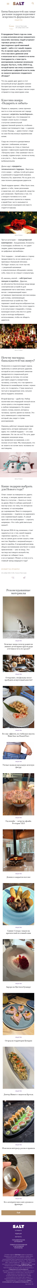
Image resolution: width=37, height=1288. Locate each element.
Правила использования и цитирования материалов (18, 1246)
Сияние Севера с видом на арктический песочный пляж (18, 932)
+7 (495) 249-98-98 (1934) (24, 1265)
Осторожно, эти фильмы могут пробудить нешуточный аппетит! (18, 679)
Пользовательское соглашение (18, 1240)
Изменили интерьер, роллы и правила (18, 1148)
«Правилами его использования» (19, 1269)
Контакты (18, 1237)
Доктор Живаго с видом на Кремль (18, 1094)
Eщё (18, 1212)
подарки (16, 569)
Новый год (6, 569)
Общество (18, 20)
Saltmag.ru (18, 1254)
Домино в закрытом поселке (19, 877)
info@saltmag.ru (25, 1264)
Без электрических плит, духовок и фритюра (18, 1203)
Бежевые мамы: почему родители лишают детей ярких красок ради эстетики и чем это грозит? (18, 646)
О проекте (18, 1230)
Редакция (18, 1233)
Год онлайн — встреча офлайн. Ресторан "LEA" (18, 822)
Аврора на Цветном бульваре (18, 987)
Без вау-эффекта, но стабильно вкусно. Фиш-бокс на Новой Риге (18, 735)
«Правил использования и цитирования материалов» (16, 1281)
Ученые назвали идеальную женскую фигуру (18, 766)
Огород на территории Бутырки (18, 1041)
